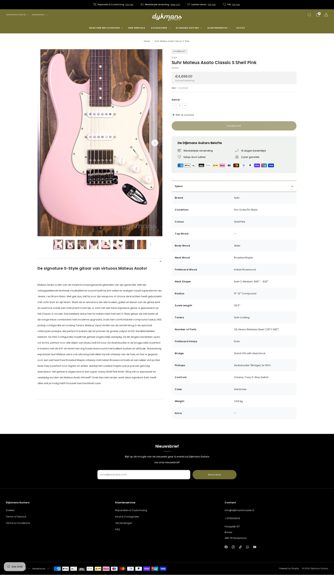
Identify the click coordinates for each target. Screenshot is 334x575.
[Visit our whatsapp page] (247, 546)
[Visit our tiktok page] (240, 546)
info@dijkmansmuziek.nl (239, 510)
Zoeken (10, 510)
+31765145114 (232, 518)
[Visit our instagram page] (233, 546)
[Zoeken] (309, 15)
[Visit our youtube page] (254, 546)
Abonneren (214, 474)
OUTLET (240, 27)
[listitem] (113, 4)
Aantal (176, 99)
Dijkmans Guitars (187, 27)
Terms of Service (16, 516)
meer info (175, 4)
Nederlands (38, 15)
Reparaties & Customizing (131, 510)
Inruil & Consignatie (127, 516)
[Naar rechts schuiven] (151, 244)
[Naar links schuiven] (49, 244)
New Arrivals (136, 27)
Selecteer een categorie (104, 27)
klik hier (129, 4)
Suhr (174, 57)
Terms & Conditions (18, 523)
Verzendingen (123, 523)
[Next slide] (155, 143)
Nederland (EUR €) (16, 15)
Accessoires (159, 27)
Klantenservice (217, 27)
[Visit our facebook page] (226, 546)
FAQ (117, 529)
